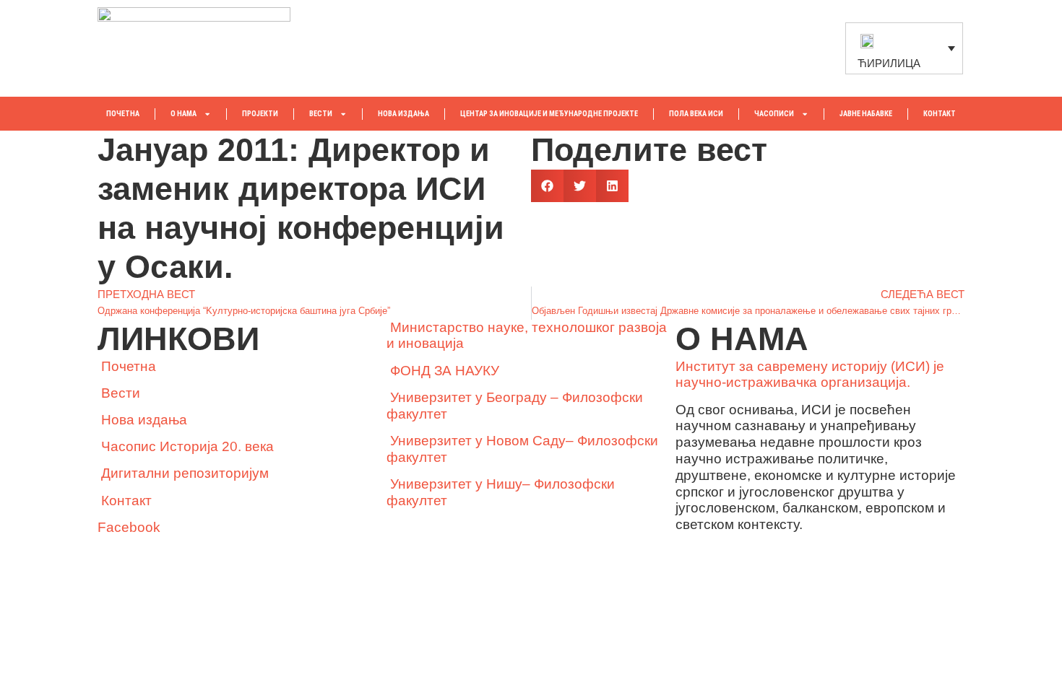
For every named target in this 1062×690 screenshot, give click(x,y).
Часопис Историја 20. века (187, 446)
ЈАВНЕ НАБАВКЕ (865, 113)
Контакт (126, 500)
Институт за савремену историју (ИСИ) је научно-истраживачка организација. (809, 374)
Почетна (128, 366)
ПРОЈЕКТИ (260, 113)
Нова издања (144, 419)
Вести (120, 393)
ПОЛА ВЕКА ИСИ (696, 113)
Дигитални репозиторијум (185, 473)
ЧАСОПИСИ (774, 113)
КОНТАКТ (939, 113)
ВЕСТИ (320, 113)
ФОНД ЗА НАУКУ (444, 370)
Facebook (129, 527)
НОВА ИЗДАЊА (403, 113)
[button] (547, 186)
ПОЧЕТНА (122, 113)
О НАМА (183, 113)
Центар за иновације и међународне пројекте (549, 113)
